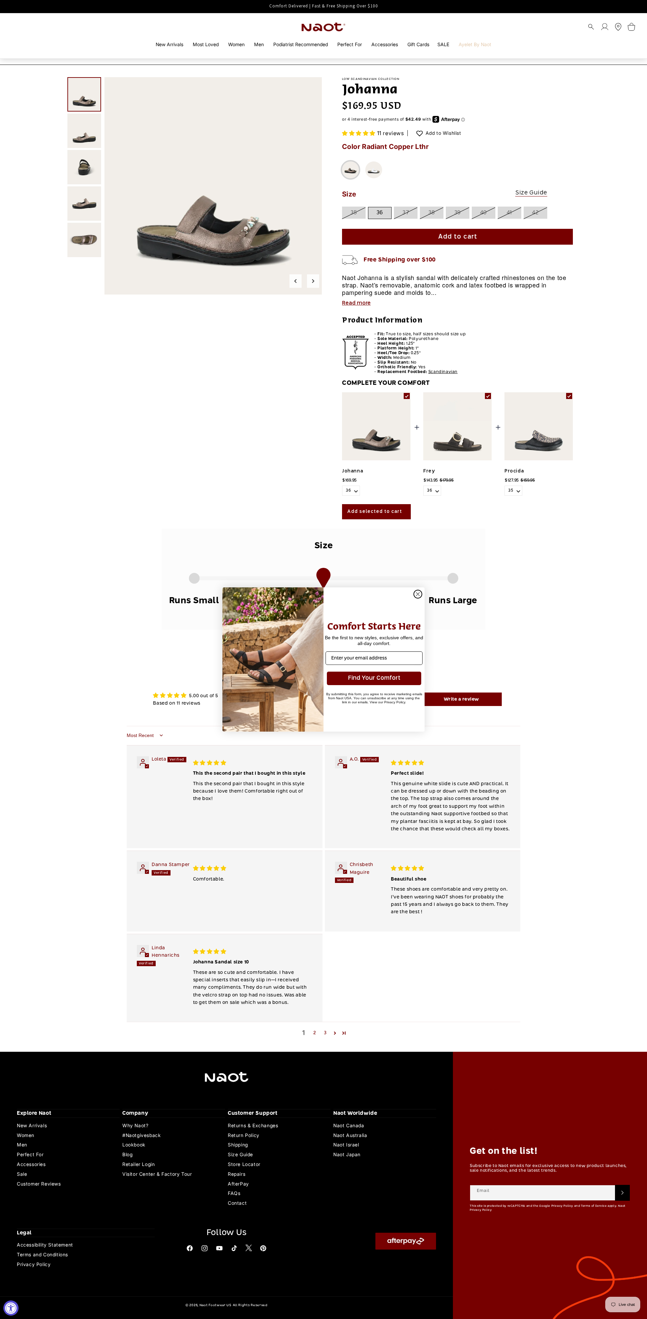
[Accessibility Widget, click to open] (11, 1308)
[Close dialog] (418, 594)
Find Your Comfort (374, 678)
